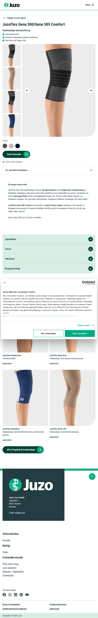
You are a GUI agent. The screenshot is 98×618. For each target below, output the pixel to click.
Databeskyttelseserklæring (14, 609)
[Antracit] (5, 146)
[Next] (91, 90)
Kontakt (6, 540)
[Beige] (11, 146)
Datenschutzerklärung (52, 316)
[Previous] (27, 90)
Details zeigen (83, 325)
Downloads (8, 575)
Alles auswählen (79, 333)
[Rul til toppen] (92, 476)
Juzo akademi (9, 567)
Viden (5, 552)
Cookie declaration (58, 604)
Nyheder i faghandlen (13, 571)
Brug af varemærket (11, 604)
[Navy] (17, 146)
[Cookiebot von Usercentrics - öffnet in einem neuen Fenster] (84, 283)
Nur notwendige (48, 333)
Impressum (73, 316)
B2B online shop (11, 564)
